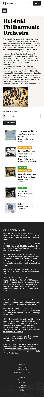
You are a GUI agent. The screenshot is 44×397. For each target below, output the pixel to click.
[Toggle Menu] (4, 11)
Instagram (22, 385)
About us (22, 365)
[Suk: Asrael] (10, 192)
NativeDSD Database (14, 340)
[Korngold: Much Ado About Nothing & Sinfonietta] (10, 152)
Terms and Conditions (22, 372)
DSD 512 (13, 310)
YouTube (22, 388)
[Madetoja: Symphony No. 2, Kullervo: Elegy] (10, 172)
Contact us (22, 367)
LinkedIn (22, 377)
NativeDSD (9, 3)
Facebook (22, 380)
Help (22, 390)
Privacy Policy (22, 370)
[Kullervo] (10, 208)
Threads (22, 382)
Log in (36, 3)
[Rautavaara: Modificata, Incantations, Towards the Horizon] (10, 135)
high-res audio (16, 244)
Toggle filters (10, 122)
